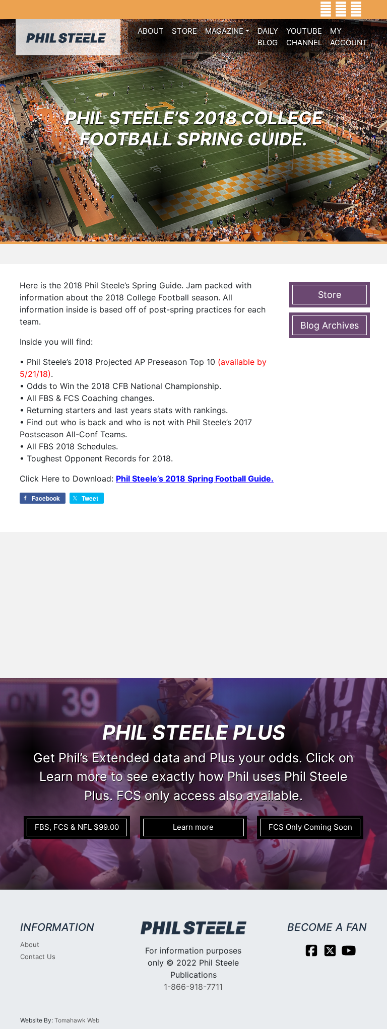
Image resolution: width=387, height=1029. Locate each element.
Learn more (193, 827)
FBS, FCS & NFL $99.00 (77, 827)
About (151, 31)
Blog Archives (329, 325)
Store (184, 31)
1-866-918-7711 (193, 987)
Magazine (224, 31)
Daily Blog (267, 36)
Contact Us (37, 957)
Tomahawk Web (76, 1020)
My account (348, 36)
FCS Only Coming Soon (310, 827)
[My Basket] (372, 9)
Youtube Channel (304, 36)
